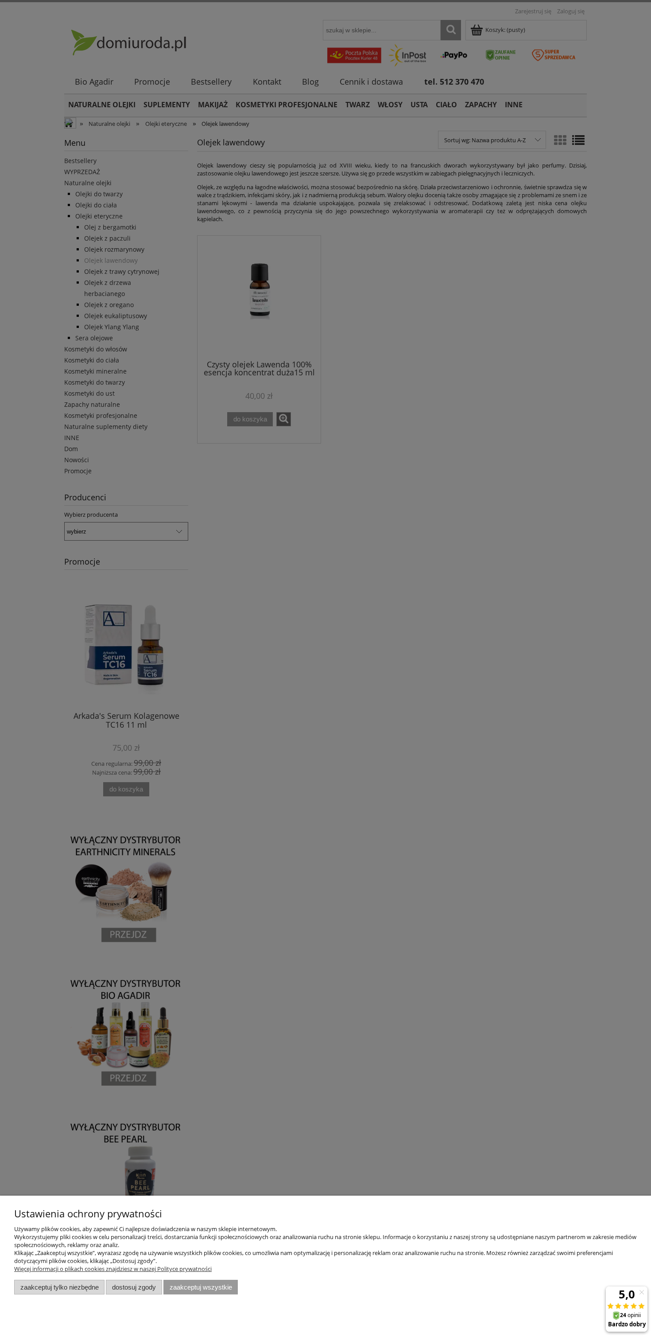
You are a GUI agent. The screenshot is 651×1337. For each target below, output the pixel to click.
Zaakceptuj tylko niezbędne (59, 1287)
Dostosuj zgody (134, 1287)
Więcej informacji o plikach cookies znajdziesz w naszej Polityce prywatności (113, 1269)
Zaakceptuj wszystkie (201, 1287)
